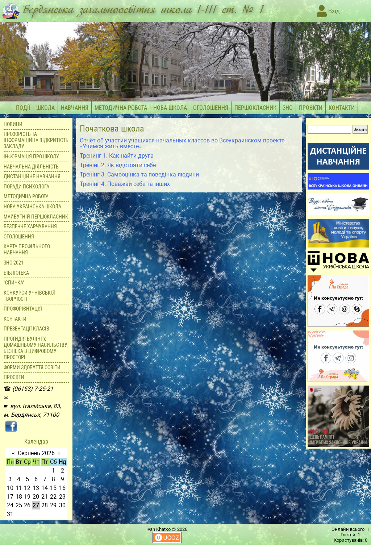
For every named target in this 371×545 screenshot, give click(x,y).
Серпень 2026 (36, 453)
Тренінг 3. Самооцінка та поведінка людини (139, 174)
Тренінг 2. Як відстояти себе (118, 165)
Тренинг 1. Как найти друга (117, 155)
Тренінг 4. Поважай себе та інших (125, 183)
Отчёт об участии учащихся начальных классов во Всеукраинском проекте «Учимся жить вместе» (182, 143)
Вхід (333, 11)
